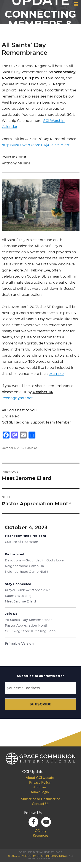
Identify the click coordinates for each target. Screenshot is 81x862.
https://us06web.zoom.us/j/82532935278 (36, 145)
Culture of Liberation (21, 542)
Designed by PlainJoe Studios (40, 852)
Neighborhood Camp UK (24, 566)
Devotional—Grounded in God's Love (34, 560)
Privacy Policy (40, 782)
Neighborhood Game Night (27, 571)
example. (56, 374)
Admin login (40, 792)
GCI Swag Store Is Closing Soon (30, 631)
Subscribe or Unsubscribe (40, 799)
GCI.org (40, 830)
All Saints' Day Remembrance (28, 620)
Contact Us (40, 804)
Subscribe (40, 704)
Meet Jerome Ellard (20, 601)
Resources (40, 835)
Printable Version (19, 643)
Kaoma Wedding (18, 595)
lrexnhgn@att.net (17, 398)
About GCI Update (40, 777)
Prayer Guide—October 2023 (28, 590)
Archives (39, 787)
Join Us (32, 448)
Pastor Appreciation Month (26, 625)
